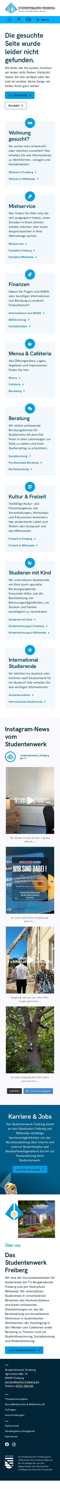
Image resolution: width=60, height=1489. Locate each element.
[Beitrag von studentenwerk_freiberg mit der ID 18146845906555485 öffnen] (30, 800)
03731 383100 (24, 1386)
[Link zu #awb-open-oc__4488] (9, 20)
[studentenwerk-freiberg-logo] (30, 4)
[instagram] (14, 1444)
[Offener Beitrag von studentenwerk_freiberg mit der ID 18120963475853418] (30, 960)
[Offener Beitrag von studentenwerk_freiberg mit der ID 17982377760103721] (30, 880)
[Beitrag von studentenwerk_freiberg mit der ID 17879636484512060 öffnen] (30, 1039)
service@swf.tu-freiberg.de (22, 1382)
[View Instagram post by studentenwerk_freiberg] (51, 830)
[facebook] (7, 1444)
